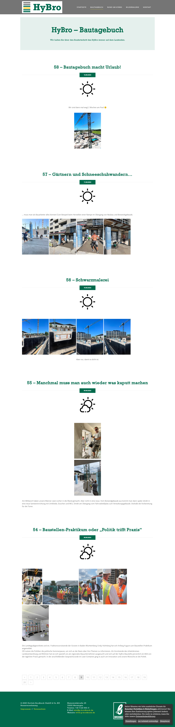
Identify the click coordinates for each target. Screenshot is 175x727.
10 (87, 677)
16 (125, 677)
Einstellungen (131, 721)
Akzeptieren (165, 721)
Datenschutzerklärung (145, 716)
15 (119, 677)
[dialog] (148, 714)
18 (138, 677)
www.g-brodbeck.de (85, 713)
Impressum (26, 709)
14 (113, 677)
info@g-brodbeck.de (83, 710)
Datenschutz (39, 709)
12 (100, 677)
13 (106, 677)
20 (24, 682)
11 (94, 677)
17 (132, 677)
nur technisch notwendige (148, 721)
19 (144, 677)
